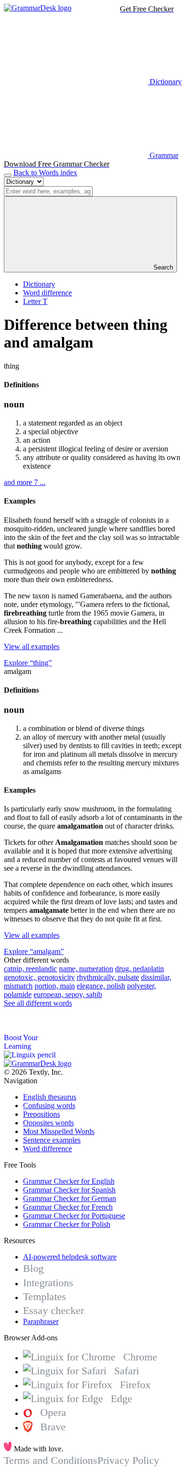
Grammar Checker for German (69, 1198)
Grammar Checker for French (68, 1207)
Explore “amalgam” (34, 951)
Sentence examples (52, 1140)
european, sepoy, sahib (68, 994)
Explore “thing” (28, 663)
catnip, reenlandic (30, 969)
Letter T (35, 301)
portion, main (55, 986)
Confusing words (49, 1105)
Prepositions (41, 1114)
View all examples (31, 646)
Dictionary (39, 284)
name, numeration (86, 969)
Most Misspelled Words (58, 1131)
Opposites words (48, 1123)
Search (162, 267)
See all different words (38, 1003)
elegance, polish (101, 986)
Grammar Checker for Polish (66, 1224)
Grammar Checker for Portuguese (74, 1216)
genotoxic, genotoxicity (39, 977)
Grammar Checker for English (69, 1181)
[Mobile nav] (8, 175)
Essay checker (53, 1310)
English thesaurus (49, 1097)
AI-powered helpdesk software (70, 1257)
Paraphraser (40, 1321)
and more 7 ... (25, 482)
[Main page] (37, 8)
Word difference (47, 293)
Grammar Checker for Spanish (69, 1190)
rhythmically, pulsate (108, 977)
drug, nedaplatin (139, 969)
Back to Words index (45, 172)
